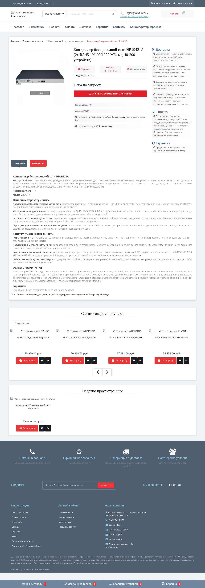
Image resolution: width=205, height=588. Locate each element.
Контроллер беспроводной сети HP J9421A (33, 407)
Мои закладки (65, 522)
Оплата (70, 27)
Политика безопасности (23, 541)
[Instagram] (174, 484)
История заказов (66, 517)
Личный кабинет (66, 512)
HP (50, 294)
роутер (62, 294)
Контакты (119, 27)
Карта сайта (17, 522)
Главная (15, 41)
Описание (19, 163)
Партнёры (16, 532)
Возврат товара (19, 517)
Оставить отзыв (137, 69)
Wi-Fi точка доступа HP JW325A (79, 337)
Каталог (19, 27)
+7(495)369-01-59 (22, 3)
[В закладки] (42, 360)
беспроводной (35, 294)
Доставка (85, 27)
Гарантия (102, 27)
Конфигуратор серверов (146, 27)
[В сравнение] (48, 360)
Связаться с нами (20, 512)
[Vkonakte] (178, 484)
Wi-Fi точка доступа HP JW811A (172, 337)
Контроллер (22, 294)
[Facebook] (169, 484)
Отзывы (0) (38, 163)
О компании (37, 27)
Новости (54, 27)
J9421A (55, 294)
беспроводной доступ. (99, 294)
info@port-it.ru (45, 3)
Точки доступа (22, 323)
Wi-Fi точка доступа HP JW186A (33, 337)
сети (45, 294)
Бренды (15, 527)
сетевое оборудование (77, 294)
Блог (14, 536)
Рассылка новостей (68, 527)
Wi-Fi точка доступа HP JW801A (126, 337)
